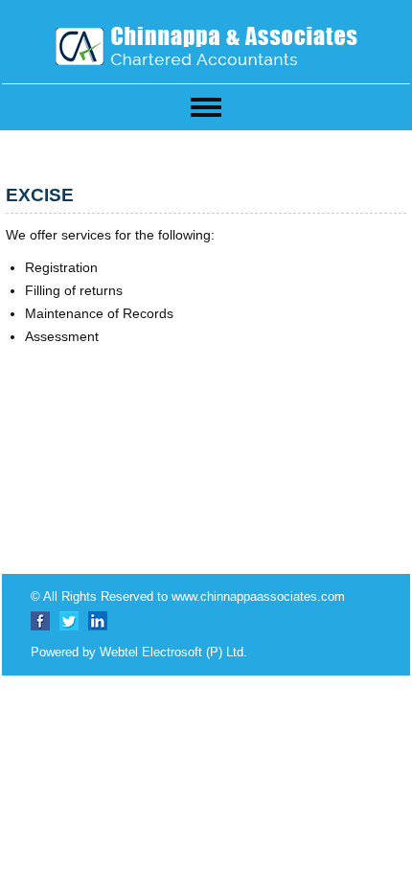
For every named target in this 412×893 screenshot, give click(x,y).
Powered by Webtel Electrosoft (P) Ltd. (139, 652)
